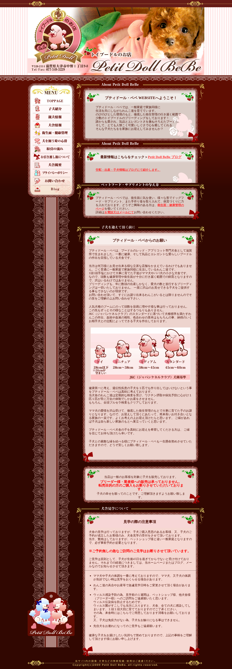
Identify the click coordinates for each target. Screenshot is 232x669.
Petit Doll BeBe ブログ (164, 157)
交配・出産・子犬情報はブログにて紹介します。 (128, 169)
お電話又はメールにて (119, 212)
